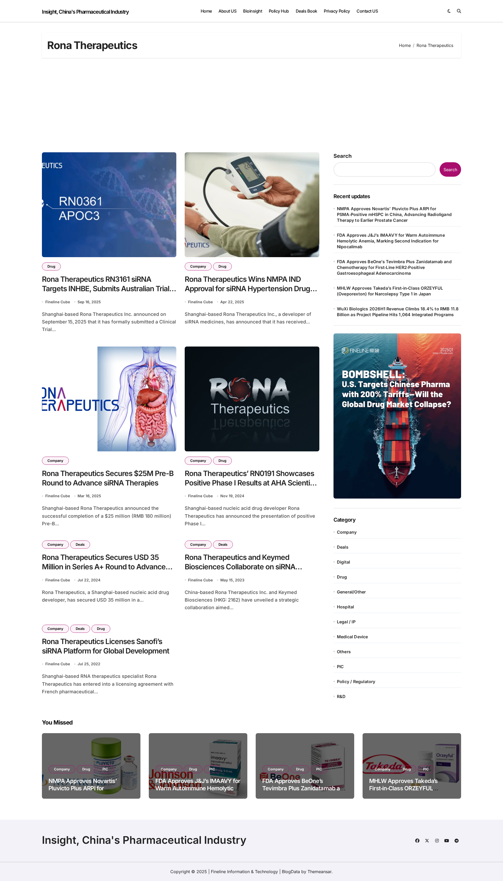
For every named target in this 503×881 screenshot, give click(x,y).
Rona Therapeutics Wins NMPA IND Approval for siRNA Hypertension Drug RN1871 (247, 289)
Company (198, 266)
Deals (80, 544)
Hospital (345, 606)
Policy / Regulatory (356, 681)
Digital (343, 562)
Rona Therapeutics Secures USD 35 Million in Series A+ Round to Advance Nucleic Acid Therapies (104, 567)
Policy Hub (279, 11)
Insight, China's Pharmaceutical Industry (85, 12)
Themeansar (319, 871)
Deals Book (306, 11)
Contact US (367, 11)
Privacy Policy (337, 11)
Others (344, 651)
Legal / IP (346, 621)
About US (227, 11)
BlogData (291, 871)
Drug (51, 266)
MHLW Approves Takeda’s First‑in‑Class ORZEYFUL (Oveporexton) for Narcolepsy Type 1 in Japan (390, 290)
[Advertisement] (251, 105)
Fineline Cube (57, 302)
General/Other (351, 591)
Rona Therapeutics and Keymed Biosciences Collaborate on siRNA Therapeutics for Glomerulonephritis (244, 567)
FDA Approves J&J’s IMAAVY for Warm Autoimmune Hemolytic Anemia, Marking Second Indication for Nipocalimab (391, 241)
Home (206, 11)
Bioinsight (252, 11)
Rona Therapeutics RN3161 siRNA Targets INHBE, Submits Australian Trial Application (105, 289)
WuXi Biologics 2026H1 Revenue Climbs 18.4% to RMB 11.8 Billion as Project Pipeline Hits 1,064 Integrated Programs (398, 311)
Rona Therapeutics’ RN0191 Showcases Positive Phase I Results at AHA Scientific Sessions (251, 483)
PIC (340, 666)
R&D (341, 696)
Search (342, 156)
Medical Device (352, 636)
